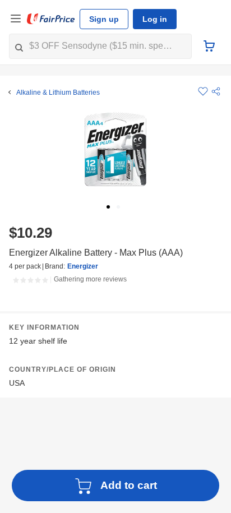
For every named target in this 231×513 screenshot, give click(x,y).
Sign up (104, 19)
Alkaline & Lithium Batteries (58, 92)
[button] (216, 91)
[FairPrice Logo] (51, 19)
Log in (154, 19)
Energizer (82, 266)
